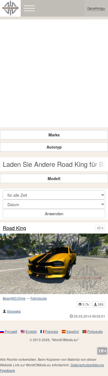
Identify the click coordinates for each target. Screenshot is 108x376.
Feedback (7, 370)
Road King (14, 228)
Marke (54, 135)
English (31, 331)
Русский (11, 331)
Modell (54, 178)
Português (95, 331)
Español (72, 331)
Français (51, 331)
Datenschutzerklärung (87, 364)
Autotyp (54, 147)
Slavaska (14, 311)
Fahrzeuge (38, 298)
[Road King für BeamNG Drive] (54, 264)
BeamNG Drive (14, 298)
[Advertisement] (54, 73)
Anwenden (54, 213)
